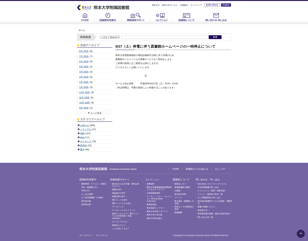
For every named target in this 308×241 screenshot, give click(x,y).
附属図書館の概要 (182, 187)
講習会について (119, 225)
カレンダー (220, 169)
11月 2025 (84, 97)
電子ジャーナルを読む (121, 203)
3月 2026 (84, 77)
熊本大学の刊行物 (154, 215)
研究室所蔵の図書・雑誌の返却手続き (214, 214)
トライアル (85, 129)
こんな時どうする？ (120, 228)
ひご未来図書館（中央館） (92, 197)
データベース (118, 207)
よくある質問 (87, 194)
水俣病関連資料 (153, 193)
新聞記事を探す (119, 196)
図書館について (186, 17)
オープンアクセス (120, 222)
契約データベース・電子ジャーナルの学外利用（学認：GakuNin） (125, 216)
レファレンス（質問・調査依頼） (212, 191)
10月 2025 (84, 103)
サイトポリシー (86, 235)
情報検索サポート (136, 17)
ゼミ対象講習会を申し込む (209, 197)
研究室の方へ (203, 210)
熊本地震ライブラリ (155, 208)
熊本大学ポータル (170, 5)
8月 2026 (84, 51)
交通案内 (184, 5)
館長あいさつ (182, 24)
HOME (85, 17)
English (226, 5)
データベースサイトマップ (123, 210)
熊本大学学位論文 (154, 218)
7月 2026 (84, 56)
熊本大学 (156, 5)
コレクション (161, 17)
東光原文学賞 (180, 194)
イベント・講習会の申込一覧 (210, 194)
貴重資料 (157, 24)
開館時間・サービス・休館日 (111, 24)
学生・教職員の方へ (90, 187)
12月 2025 (84, 92)
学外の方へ (86, 191)
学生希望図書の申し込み (208, 187)
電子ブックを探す (120, 200)
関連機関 (178, 212)
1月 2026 (84, 87)
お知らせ (84, 125)
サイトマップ (196, 5)
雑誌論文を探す (119, 193)
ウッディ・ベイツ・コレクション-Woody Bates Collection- (159, 198)
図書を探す (117, 189)
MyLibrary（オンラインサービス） (217, 25)
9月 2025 (84, 108)
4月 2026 (84, 72)
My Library (213, 5)
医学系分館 (86, 201)
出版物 (177, 191)
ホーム (82, 30)
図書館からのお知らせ (197, 169)
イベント (178, 197)
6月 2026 (84, 61)
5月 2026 (84, 66)
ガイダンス (85, 141)
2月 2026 (84, 82)
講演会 (83, 145)
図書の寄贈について (206, 207)
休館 (82, 133)
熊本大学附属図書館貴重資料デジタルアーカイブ (159, 188)
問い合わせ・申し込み (216, 17)
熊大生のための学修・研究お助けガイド (139, 25)
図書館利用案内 (107, 17)
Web (82, 137)
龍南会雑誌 (151, 204)
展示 (82, 149)
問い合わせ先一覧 (205, 217)
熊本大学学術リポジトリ (157, 211)
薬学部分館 (86, 204)
